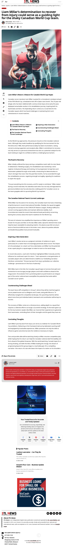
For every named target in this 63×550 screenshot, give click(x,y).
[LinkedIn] (59, 439)
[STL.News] (31, 1)
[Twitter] (29, 439)
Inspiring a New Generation (46, 125)
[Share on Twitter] (8, 26)
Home (3, 5)
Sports (8, 5)
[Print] (17, 26)
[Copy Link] (14, 26)
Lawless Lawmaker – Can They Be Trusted (28, 453)
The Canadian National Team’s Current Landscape (20, 133)
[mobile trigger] (3, 2)
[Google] (60, 513)
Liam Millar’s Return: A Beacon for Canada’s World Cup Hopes (20, 125)
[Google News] (51, 439)
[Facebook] (58, 363)
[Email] (11, 26)
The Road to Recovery (18, 129)
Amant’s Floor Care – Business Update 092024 (30, 466)
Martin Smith (9, 21)
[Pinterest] (35, 439)
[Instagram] (43, 439)
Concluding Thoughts (44, 131)
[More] (20, 26)
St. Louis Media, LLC (54, 520)
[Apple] (57, 513)
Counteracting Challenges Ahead (48, 128)
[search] (55, 2)
